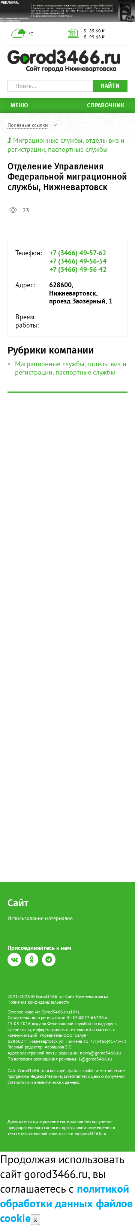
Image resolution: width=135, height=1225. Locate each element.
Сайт (18, 903)
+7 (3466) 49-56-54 (78, 261)
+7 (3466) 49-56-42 (78, 269)
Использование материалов (40, 918)
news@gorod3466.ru (100, 1053)
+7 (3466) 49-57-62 (78, 253)
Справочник (105, 105)
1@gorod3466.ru (95, 1059)
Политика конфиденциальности (39, 1002)
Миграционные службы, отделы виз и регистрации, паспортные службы (66, 145)
